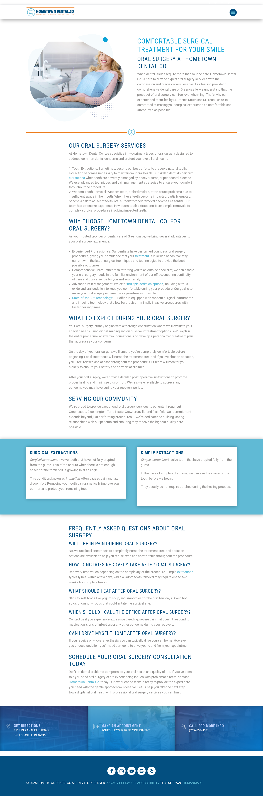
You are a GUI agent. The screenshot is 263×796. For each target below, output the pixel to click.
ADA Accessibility (145, 783)
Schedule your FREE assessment (125, 730)
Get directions (27, 726)
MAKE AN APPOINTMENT (121, 726)
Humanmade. (193, 783)
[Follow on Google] (141, 771)
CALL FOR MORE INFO (206, 726)
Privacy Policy (118, 783)
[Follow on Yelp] (151, 771)
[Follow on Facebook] (111, 771)
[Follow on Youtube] (131, 771)
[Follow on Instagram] (121, 771)
